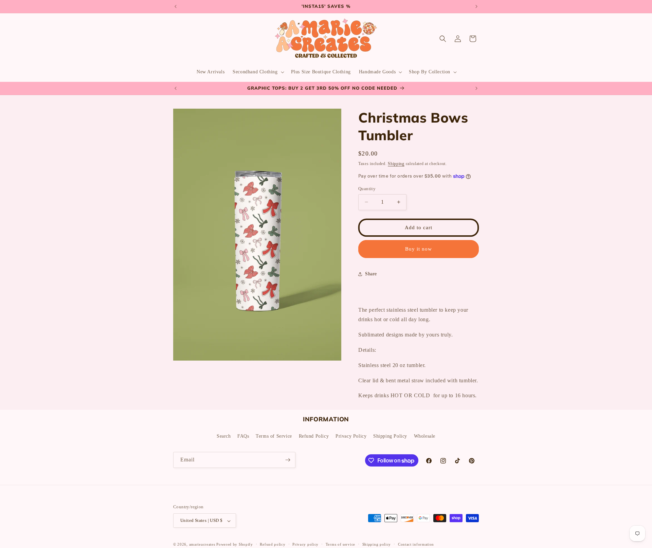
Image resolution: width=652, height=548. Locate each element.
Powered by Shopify (234, 545)
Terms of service (340, 544)
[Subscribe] (287, 460)
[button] (258, 72)
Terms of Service (274, 435)
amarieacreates (202, 545)
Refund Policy (314, 435)
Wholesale (424, 435)
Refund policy (272, 544)
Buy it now (418, 249)
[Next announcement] (476, 6)
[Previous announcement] (175, 6)
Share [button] (371, 273)
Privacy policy (305, 544)
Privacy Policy (351, 435)
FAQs (243, 435)
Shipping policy (376, 544)
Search (224, 435)
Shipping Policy (390, 435)
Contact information (416, 544)
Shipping (396, 163)
